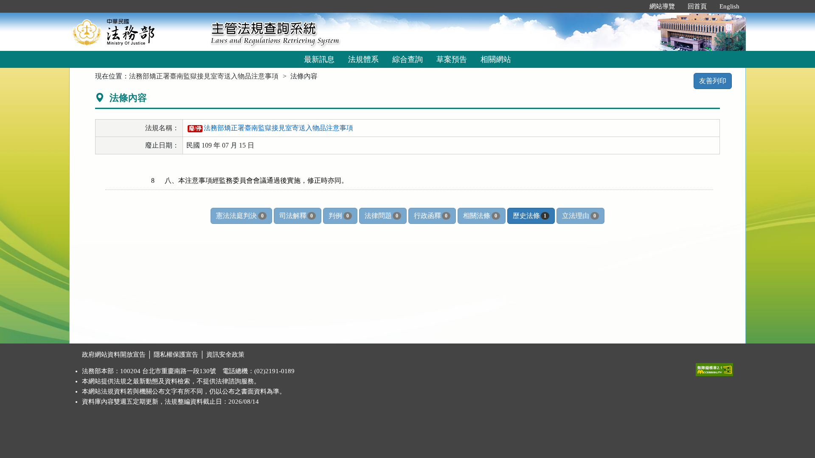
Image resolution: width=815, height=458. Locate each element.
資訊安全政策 (225, 354)
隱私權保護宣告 (176, 354)
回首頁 (697, 6)
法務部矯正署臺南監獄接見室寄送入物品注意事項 (203, 76)
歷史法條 (529, 215)
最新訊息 (319, 59)
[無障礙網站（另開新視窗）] (714, 367)
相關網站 (496, 59)
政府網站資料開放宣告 (114, 354)
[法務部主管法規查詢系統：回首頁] (137, 31)
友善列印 (712, 80)
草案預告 (451, 59)
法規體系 (363, 59)
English (729, 6)
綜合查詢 (407, 59)
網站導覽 (662, 6)
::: (634, 6)
